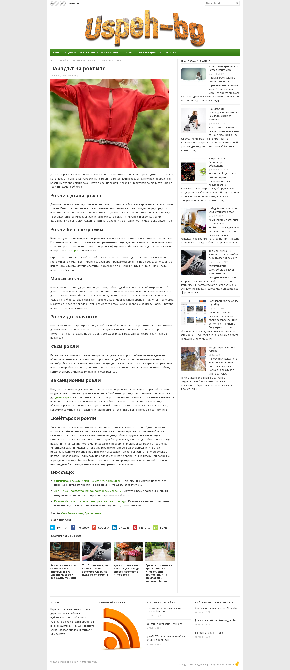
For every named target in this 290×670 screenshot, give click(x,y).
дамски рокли (73, 250)
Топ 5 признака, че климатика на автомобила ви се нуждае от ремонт (224, 254)
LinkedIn (124, 527)
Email (163, 527)
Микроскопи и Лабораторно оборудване (217, 162)
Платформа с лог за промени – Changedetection (165, 609)
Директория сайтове (81, 52)
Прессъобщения (148, 52)
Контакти (169, 52)
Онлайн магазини (69, 60)
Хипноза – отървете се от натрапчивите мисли (223, 68)
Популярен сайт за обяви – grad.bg (215, 620)
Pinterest (145, 527)
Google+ (103, 527)
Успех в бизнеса (67, 661)
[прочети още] (210, 100)
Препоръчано (109, 52)
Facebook (83, 527)
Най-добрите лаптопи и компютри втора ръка (223, 210)
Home (53, 60)
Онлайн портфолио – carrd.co (164, 624)
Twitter (62, 527)
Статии (128, 52)
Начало (58, 52)
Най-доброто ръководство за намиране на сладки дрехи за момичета (224, 114)
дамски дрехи (64, 397)
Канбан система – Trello (209, 632)
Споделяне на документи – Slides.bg (216, 608)
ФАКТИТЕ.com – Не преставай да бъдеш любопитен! (166, 638)
